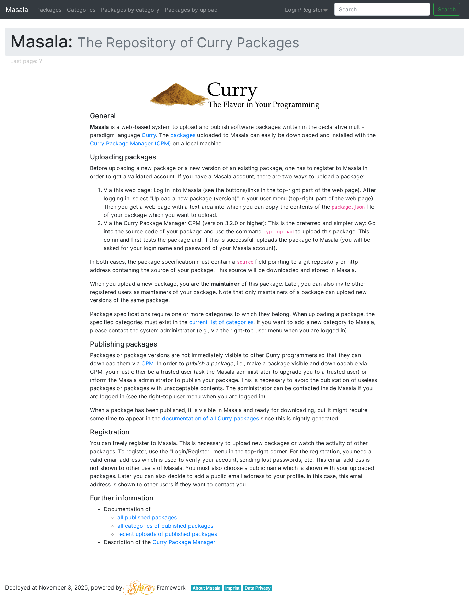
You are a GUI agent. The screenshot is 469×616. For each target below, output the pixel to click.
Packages (48, 9)
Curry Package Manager (183, 542)
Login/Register (304, 9)
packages (182, 135)
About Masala (206, 588)
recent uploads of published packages (167, 533)
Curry (149, 135)
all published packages (147, 517)
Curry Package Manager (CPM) (130, 143)
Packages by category (130, 9)
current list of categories (221, 322)
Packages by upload (191, 9)
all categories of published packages (165, 525)
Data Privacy (258, 588)
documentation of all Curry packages (210, 418)
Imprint (232, 588)
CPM (147, 363)
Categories (81, 9)
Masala (16, 10)
